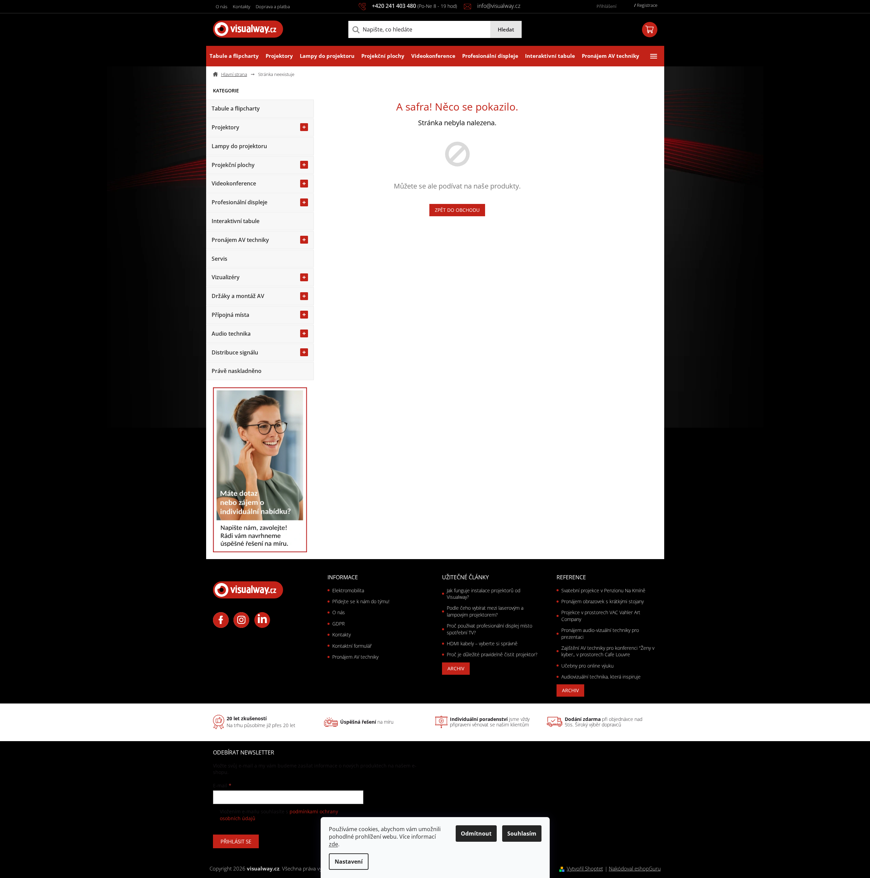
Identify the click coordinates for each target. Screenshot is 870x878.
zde (333, 844)
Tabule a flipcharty (236, 108)
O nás (221, 6)
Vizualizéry (226, 277)
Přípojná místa (230, 315)
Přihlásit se (235, 841)
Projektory (225, 127)
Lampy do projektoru (239, 146)
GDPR (338, 623)
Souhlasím (521, 833)
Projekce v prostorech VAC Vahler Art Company (600, 615)
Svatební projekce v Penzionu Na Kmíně (603, 590)
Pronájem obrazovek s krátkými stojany (602, 601)
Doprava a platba (273, 6)
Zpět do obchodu (457, 210)
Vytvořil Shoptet (585, 868)
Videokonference (234, 183)
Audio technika (231, 333)
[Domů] (233, 74)
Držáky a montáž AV (238, 296)
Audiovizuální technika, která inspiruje (601, 676)
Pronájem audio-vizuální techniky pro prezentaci (600, 633)
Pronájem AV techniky (240, 240)
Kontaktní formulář (352, 646)
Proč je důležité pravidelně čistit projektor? (492, 654)
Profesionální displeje (239, 202)
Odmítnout (476, 833)
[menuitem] (234, 56)
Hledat (506, 29)
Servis (219, 258)
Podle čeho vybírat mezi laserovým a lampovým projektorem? (485, 611)
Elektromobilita (348, 590)
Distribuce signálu (235, 352)
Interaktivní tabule (235, 221)
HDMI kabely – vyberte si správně (482, 643)
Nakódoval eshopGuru (635, 868)
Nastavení (349, 861)
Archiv (455, 668)
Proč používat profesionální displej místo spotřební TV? (489, 628)
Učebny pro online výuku (587, 665)
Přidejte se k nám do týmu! (360, 601)
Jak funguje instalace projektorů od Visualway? (483, 593)
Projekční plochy (233, 165)
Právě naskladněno (237, 371)
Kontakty (241, 6)
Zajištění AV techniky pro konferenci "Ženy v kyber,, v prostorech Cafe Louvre (607, 651)
